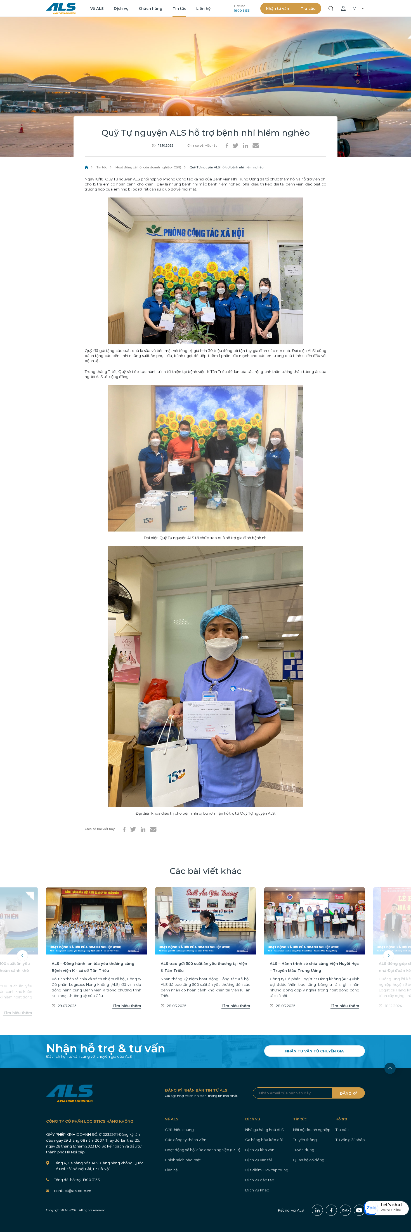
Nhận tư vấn (277, 8)
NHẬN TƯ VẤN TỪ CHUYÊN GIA (314, 1051)
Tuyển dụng (303, 1150)
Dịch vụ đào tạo (259, 1180)
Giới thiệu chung (179, 1129)
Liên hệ (203, 8)
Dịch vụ (121, 8)
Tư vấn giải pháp (350, 1139)
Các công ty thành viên (185, 1139)
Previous (22, 955)
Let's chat (391, 1205)
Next (388, 955)
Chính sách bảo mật (183, 1160)
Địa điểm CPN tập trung (266, 1170)
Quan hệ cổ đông (308, 1160)
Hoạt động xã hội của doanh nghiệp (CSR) (148, 167)
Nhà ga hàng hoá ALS (264, 1129)
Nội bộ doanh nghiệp (311, 1129)
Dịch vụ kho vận (259, 1150)
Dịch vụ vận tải (258, 1160)
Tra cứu (308, 8)
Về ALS (97, 8)
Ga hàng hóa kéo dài (264, 1139)
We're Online (391, 1210)
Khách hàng (150, 8)
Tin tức (179, 8)
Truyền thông (305, 1139)
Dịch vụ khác (257, 1190)
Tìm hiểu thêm (17, 1012)
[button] (386, 1208)
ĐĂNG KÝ (348, 1093)
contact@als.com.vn (72, 1190)
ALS (60, 8)
